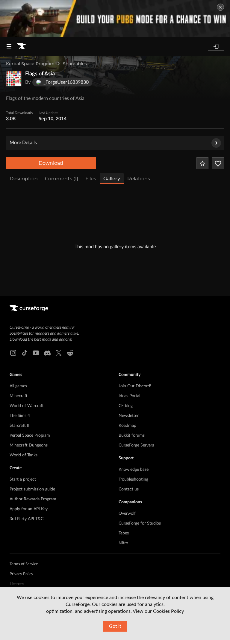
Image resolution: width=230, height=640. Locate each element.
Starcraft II (19, 425)
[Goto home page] (21, 46)
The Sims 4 (20, 416)
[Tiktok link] (24, 352)
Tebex (124, 533)
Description (24, 179)
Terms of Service (24, 564)
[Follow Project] (218, 163)
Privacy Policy (21, 574)
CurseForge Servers (136, 445)
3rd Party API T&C (26, 519)
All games (18, 386)
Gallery (111, 179)
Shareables (75, 63)
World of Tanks (23, 455)
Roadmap (127, 425)
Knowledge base (134, 469)
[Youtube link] (36, 352)
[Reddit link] (70, 352)
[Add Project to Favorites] (202, 163)
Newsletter (129, 416)
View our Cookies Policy (158, 611)
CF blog (126, 406)
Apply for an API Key (29, 509)
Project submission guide (32, 489)
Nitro (123, 543)
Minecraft (19, 396)
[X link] (58, 352)
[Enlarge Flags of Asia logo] (14, 78)
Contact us (129, 489)
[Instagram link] (13, 352)
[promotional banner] (115, 18)
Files (90, 179)
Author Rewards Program (33, 499)
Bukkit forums (132, 435)
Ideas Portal (129, 396)
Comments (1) (61, 179)
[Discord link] (47, 352)
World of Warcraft (27, 406)
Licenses (17, 584)
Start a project (23, 479)
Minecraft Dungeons (29, 445)
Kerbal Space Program (30, 63)
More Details (23, 142)
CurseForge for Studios (140, 523)
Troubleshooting (133, 479)
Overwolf (127, 513)
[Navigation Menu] (9, 46)
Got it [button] (115, 626)
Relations (138, 179)
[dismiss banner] (220, 7)
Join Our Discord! (135, 386)
